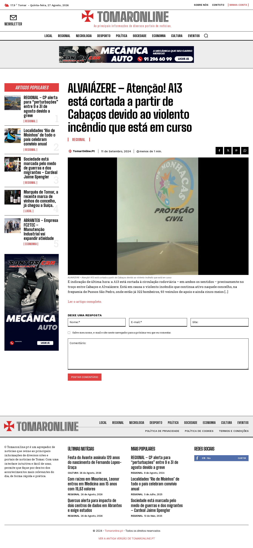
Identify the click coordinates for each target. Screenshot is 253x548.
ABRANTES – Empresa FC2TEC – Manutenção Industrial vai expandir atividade (41, 229)
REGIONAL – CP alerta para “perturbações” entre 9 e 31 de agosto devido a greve (41, 106)
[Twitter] (228, 150)
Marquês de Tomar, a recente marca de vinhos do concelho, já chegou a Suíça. (41, 199)
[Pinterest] (236, 150)
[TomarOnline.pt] (71, 151)
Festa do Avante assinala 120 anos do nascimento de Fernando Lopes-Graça (94, 462)
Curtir (242, 458)
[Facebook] (219, 150)
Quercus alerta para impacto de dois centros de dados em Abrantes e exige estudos (95, 505)
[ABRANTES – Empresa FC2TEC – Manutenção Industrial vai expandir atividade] (12, 225)
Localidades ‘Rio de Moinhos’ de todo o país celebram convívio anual (39, 137)
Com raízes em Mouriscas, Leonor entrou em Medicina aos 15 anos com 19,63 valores (93, 483)
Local (28, 211)
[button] (206, 35)
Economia (31, 244)
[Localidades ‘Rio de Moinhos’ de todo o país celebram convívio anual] (12, 135)
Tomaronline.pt (114, 530)
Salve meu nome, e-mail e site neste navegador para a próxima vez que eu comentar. (121, 332)
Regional (30, 121)
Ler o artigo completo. (85, 301)
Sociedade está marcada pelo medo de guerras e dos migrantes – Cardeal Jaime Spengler (40, 168)
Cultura (73, 472)
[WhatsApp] (245, 150)
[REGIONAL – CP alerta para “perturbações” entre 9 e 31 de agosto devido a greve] (12, 102)
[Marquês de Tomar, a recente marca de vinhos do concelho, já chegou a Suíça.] (12, 197)
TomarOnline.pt (84, 151)
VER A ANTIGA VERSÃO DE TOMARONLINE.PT (126, 538)
